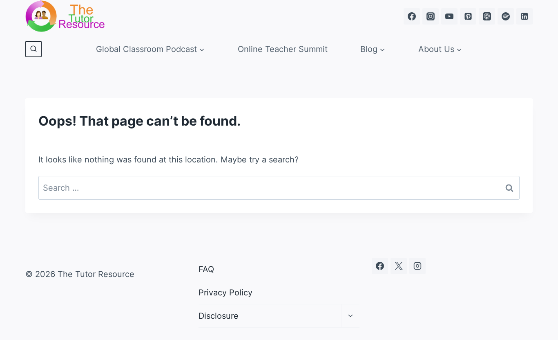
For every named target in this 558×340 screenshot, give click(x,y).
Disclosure (219, 316)
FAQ (206, 269)
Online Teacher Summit (283, 49)
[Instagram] (430, 16)
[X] (399, 266)
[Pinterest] (468, 16)
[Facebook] (412, 16)
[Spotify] (506, 16)
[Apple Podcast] (487, 16)
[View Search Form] (33, 49)
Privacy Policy (225, 292)
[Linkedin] (524, 16)
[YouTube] (449, 16)
